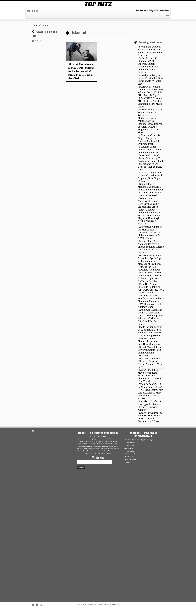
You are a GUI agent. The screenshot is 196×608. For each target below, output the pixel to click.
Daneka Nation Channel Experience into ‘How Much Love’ (149, 341)
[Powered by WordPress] (96, 604)
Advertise (127, 462)
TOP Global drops (129, 451)
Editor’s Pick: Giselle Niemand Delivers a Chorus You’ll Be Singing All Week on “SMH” (151, 245)
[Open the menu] (167, 16)
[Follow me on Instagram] (38, 11)
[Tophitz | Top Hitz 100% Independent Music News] (98, 4)
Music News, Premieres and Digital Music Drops (138, 440)
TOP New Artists (129, 445)
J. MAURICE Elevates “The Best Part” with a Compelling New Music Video (150, 102)
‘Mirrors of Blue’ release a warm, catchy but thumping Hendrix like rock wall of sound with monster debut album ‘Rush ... (81, 71)
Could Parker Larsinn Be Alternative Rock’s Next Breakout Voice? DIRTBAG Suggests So (150, 331)
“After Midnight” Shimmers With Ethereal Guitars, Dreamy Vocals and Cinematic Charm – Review (148, 65)
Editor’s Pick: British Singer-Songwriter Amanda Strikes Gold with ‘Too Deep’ (149, 139)
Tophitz (84, 604)
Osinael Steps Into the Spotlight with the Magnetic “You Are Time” (150, 128)
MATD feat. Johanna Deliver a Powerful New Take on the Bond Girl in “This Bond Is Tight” (151, 91)
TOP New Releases (129, 442)
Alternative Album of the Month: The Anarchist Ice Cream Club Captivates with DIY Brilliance (150, 232)
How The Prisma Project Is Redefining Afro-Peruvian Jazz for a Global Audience (151, 288)
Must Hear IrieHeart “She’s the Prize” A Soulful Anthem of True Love (150, 362)
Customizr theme (114, 604)
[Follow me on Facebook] (34, 11)
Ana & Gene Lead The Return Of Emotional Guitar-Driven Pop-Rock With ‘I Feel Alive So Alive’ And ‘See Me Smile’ (151, 316)
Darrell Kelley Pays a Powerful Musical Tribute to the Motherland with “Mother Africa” (150, 115)
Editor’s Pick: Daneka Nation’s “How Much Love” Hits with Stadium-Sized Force (150, 417)
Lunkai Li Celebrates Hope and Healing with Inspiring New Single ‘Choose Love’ (150, 176)
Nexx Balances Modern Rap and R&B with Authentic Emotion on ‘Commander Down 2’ (151, 188)
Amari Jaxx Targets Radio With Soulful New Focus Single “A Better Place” (150, 79)
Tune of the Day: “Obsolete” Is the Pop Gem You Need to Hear (150, 270)
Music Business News (130, 454)
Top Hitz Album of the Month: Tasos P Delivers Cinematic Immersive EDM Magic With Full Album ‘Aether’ (151, 301)
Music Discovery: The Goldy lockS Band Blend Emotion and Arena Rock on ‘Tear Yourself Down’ (150, 164)
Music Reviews (128, 448)
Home (35, 25)
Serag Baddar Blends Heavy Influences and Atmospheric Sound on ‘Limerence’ (150, 51)
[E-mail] (29, 11)
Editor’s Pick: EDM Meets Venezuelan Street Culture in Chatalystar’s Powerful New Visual (150, 376)
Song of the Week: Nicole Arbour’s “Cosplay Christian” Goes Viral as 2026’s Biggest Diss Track (148, 201)
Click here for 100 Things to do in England (98, 453)
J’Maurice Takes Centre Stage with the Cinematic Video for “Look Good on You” (149, 151)
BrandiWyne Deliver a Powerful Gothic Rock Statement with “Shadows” (150, 351)
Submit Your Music (129, 457)
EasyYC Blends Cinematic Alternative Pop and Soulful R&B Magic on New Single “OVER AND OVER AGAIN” (149, 216)
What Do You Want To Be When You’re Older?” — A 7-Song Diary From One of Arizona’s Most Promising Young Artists (151, 391)
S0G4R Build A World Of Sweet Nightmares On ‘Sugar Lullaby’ (150, 278)
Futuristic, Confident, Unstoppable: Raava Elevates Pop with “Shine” (150, 405)
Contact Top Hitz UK (130, 459)
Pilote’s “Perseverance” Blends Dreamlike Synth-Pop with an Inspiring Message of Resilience (150, 258)
